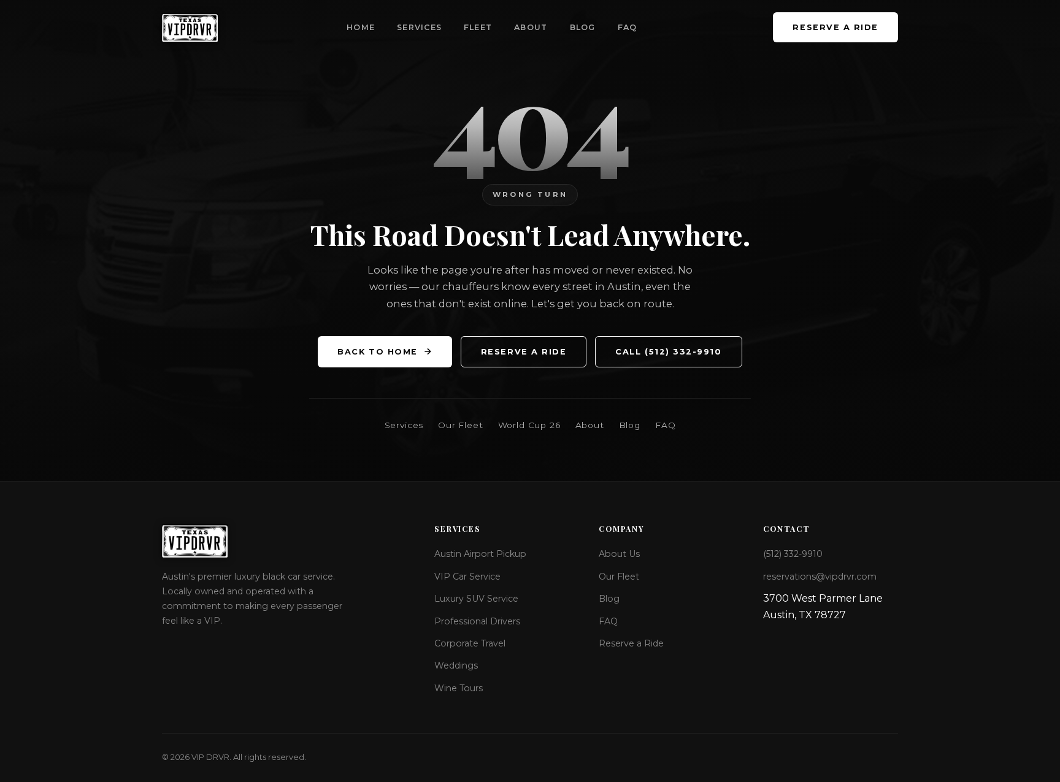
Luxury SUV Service (476, 598)
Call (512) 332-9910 (668, 351)
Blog (583, 27)
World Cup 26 (529, 425)
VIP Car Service (467, 576)
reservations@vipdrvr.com (820, 576)
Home (361, 27)
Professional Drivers (477, 621)
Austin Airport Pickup (480, 553)
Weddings (456, 665)
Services (419, 27)
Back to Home (377, 351)
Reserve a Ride (835, 27)
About (530, 27)
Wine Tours (458, 688)
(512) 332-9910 (793, 553)
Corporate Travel (469, 643)
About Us (619, 553)
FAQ (627, 27)
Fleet (478, 27)
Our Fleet (460, 425)
